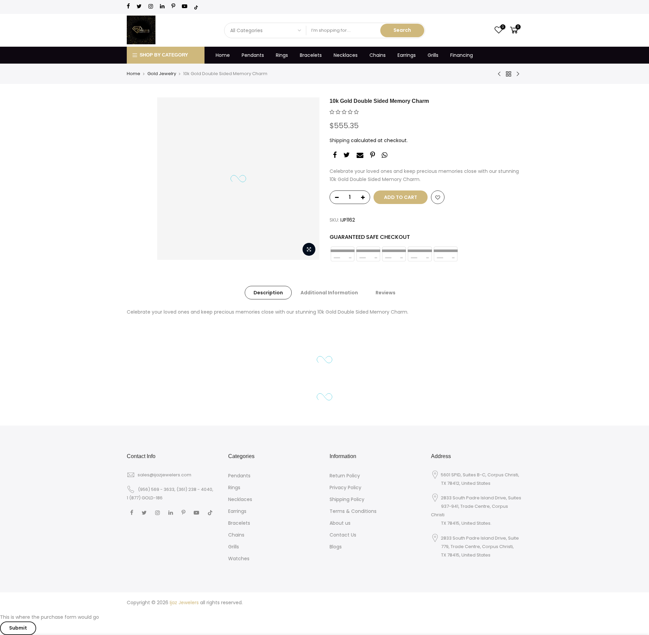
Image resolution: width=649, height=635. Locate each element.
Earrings (407, 55)
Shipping (340, 140)
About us (340, 523)
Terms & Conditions (353, 511)
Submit (18, 628)
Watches (238, 558)
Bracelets (311, 55)
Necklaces (346, 55)
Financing (461, 55)
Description (268, 292)
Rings (282, 55)
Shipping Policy (347, 499)
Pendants (253, 55)
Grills (433, 55)
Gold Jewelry (161, 73)
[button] (344, 112)
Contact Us (343, 534)
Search (402, 30)
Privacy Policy (345, 487)
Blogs (336, 546)
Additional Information (329, 292)
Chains (377, 55)
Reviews (385, 292)
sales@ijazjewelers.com (164, 475)
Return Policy (345, 475)
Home (223, 55)
